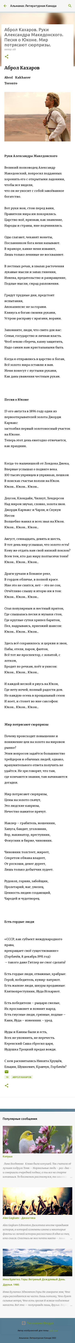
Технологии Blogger (40, 1323)
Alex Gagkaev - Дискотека (19, 1217)
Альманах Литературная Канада (33, 5)
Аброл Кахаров (22, 1077)
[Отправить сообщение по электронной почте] (6, 1073)
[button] (6, 56)
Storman (54, 1330)
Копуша (7, 1156)
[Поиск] (70, 5)
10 (7, 1077)
